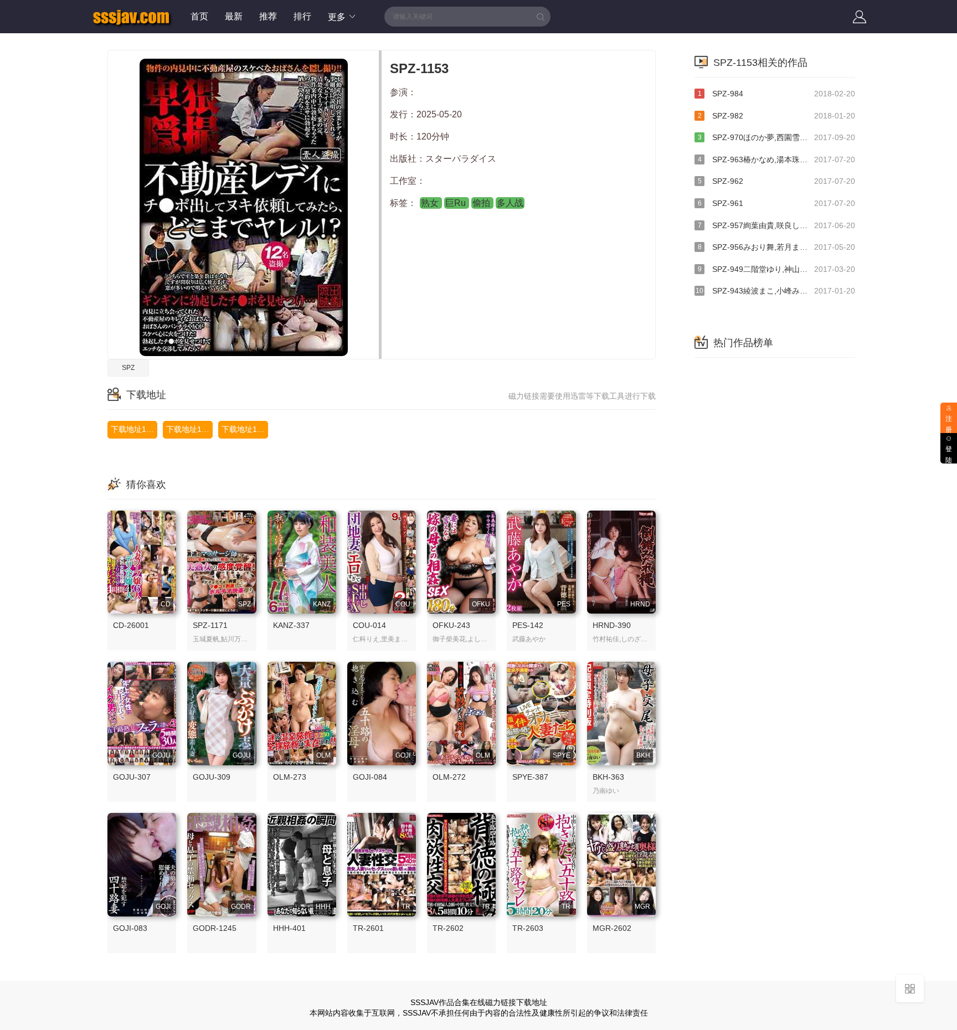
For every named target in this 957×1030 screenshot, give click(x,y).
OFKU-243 (451, 625)
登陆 (948, 455)
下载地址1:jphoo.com (245, 429)
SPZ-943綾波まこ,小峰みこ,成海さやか (775, 290)
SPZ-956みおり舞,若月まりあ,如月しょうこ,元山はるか (776, 247)
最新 (234, 16)
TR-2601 (368, 928)
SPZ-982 (776, 115)
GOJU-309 (211, 776)
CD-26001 (131, 625)
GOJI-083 (130, 928)
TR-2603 (527, 928)
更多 (338, 17)
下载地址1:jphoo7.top (134, 429)
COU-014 (369, 625)
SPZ (128, 368)
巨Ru (456, 203)
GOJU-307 (132, 776)
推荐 (268, 16)
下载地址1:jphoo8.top (189, 429)
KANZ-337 (291, 625)
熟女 (431, 203)
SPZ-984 (776, 93)
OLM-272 (449, 776)
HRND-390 (612, 625)
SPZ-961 (776, 203)
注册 (948, 424)
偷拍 (482, 203)
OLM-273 (289, 776)
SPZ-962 (776, 181)
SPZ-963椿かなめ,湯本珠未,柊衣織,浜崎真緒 (776, 159)
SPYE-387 (530, 776)
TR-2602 (448, 928)
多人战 (510, 203)
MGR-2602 (612, 928)
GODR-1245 (214, 928)
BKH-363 (608, 776)
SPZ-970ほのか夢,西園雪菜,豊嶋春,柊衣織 (776, 137)
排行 (302, 16)
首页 (199, 16)
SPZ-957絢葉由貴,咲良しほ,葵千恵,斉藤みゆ (776, 225)
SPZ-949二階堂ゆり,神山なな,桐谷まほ (776, 269)
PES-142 (527, 625)
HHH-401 (289, 928)
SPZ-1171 (210, 625)
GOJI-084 (370, 776)
